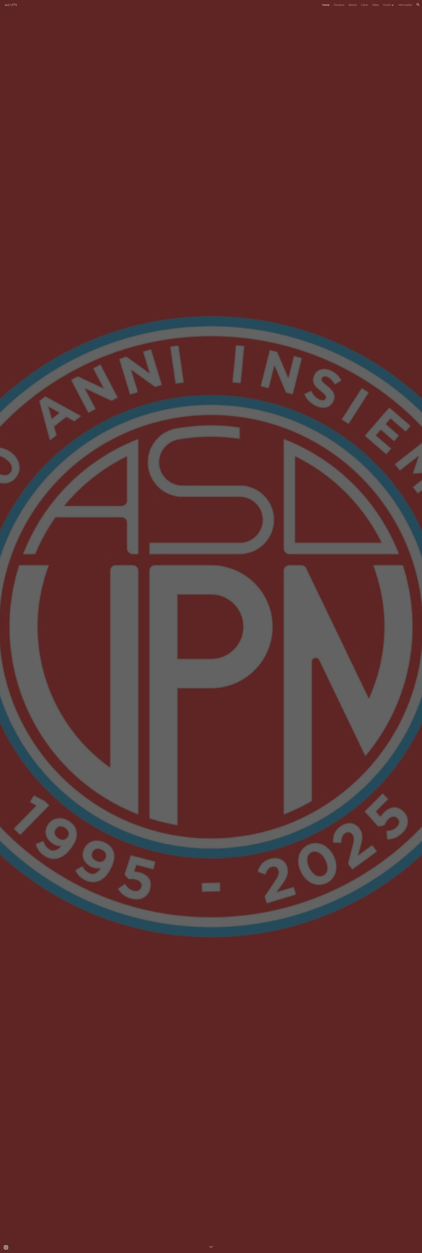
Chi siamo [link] (339, 4)
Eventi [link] (387, 4)
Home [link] (325, 4)
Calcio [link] (364, 4)
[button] (418, 5)
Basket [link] (353, 4)
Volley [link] (375, 4)
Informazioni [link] (405, 4)
